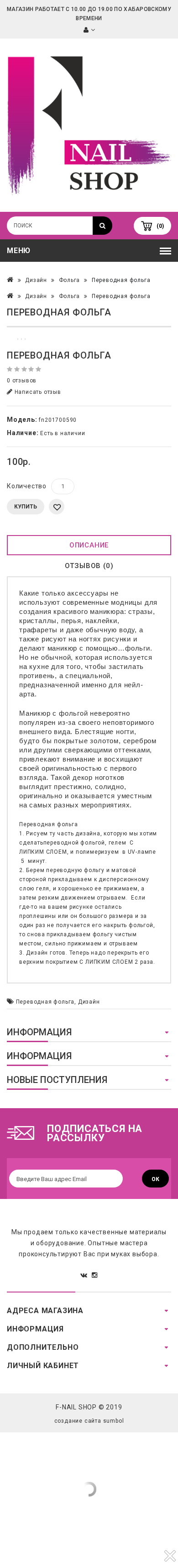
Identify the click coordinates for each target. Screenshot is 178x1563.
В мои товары (56, 506)
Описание (89, 545)
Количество (27, 486)
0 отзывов (22, 380)
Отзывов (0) (89, 566)
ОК (155, 1179)
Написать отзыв (37, 392)
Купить (25, 506)
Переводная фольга (121, 280)
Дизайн (36, 280)
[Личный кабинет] (89, 30)
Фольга (69, 280)
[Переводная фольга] (89, 326)
